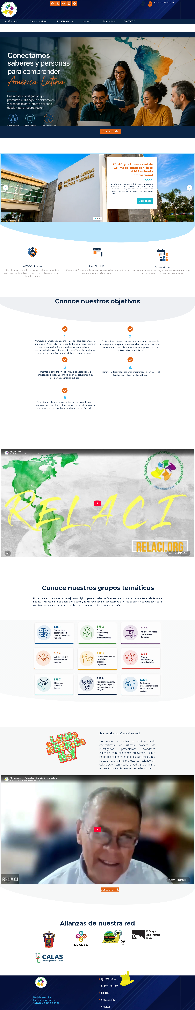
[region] (97, 188)
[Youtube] (63, 3)
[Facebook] (52, 3)
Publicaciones (109, 21)
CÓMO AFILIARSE (32, 265)
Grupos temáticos (39, 21)
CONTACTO (129, 21)
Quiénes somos (12, 21)
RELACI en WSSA (65, 21)
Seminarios (87, 21)
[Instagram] (57, 3)
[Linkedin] (68, 3)
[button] (13, 21)
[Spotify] (74, 3)
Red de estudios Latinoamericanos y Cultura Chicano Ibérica (46, 1000)
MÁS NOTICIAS (97, 266)
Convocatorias (162, 267)
